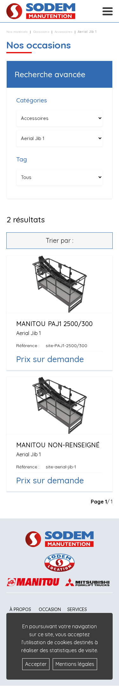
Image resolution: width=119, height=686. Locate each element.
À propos (20, 609)
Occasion (50, 609)
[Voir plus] (59, 313)
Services (77, 609)
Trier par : (59, 240)
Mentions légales (75, 664)
